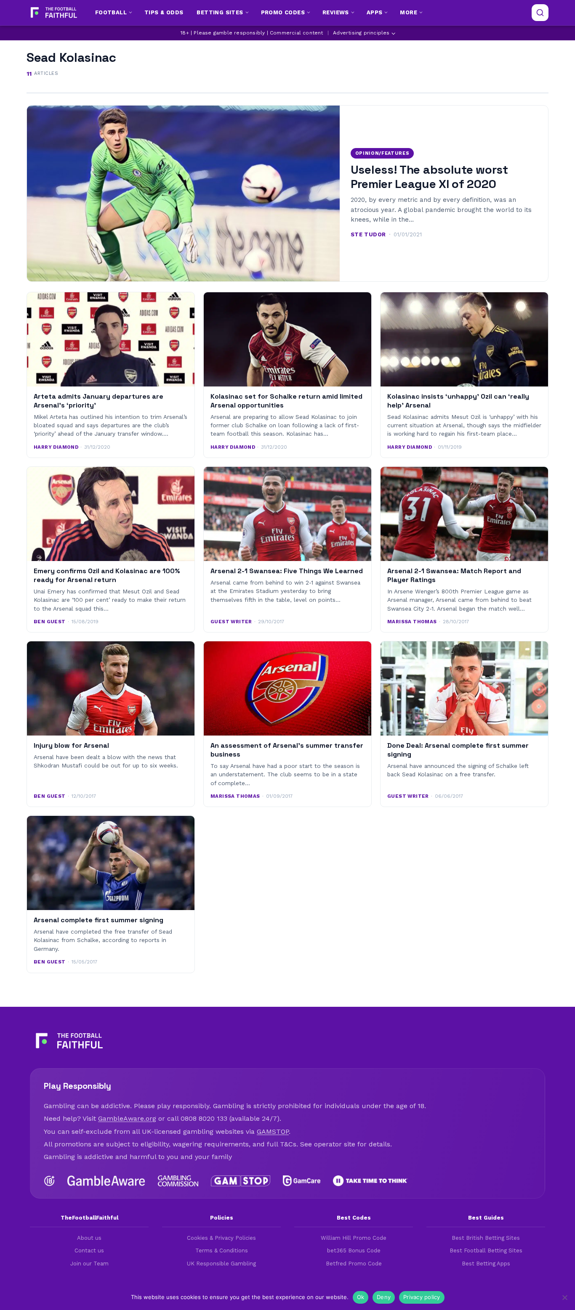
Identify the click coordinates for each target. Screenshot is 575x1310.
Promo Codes (283, 12)
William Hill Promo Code (353, 1238)
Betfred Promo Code (354, 1263)
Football (111, 12)
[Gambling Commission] (178, 1180)
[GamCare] (301, 1180)
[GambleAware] (106, 1180)
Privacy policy (421, 1297)
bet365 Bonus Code (354, 1250)
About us (89, 1238)
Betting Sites (220, 12)
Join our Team (89, 1263)
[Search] (540, 12)
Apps (375, 12)
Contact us (89, 1250)
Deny (384, 1297)
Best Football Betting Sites (486, 1250)
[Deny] (564, 1297)
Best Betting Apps (486, 1263)
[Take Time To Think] (370, 1180)
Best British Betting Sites (486, 1238)
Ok (361, 1297)
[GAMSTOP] (240, 1180)
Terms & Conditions (221, 1250)
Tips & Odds (163, 12)
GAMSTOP (273, 1131)
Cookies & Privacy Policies (221, 1238)
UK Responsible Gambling (221, 1263)
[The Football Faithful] (53, 12)
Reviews (335, 12)
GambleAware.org (127, 1118)
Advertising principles (361, 33)
